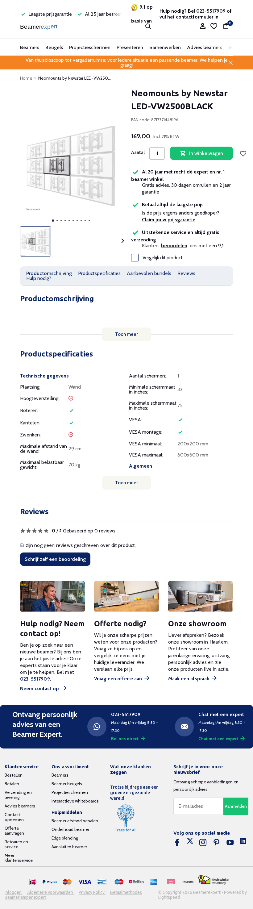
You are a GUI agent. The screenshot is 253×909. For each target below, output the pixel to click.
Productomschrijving (49, 273)
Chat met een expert (218, 738)
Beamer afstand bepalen (75, 821)
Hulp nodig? (38, 278)
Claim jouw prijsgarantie (168, 220)
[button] (53, 220)
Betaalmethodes (126, 892)
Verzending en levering (18, 795)
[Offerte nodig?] (126, 596)
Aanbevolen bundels (149, 273)
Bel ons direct (125, 738)
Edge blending (65, 838)
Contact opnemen (14, 817)
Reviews (186, 273)
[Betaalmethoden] (32, 882)
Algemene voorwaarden (50, 892)
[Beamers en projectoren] (39, 26)
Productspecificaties (99, 273)
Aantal (138, 152)
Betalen (12, 783)
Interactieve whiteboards (75, 801)
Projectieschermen (89, 47)
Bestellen (14, 775)
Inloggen (14, 892)
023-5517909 (35, 679)
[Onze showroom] (200, 596)
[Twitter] (190, 842)
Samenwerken (165, 47)
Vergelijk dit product (163, 257)
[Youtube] (230, 842)
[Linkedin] (243, 842)
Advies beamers (204, 47)
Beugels (54, 47)
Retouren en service (16, 844)
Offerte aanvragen (14, 830)
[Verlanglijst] (213, 26)
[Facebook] (177, 842)
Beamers (29, 47)
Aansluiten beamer (69, 846)
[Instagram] (203, 842)
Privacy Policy (92, 892)
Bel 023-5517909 (207, 11)
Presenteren (130, 47)
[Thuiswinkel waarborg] (213, 880)
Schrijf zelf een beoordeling (55, 559)
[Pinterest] (216, 842)
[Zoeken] (148, 26)
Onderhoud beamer (70, 829)
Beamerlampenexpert (25, 897)
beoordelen (174, 245)
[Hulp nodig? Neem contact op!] (52, 596)
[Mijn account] (202, 26)
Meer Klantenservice (19, 858)
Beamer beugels (67, 783)
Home (26, 78)
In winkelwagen (206, 153)
